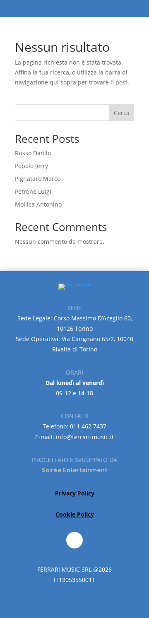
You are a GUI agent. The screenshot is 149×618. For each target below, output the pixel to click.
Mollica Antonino (38, 204)
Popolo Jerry (31, 166)
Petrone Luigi (33, 191)
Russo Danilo (33, 153)
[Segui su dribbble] (74, 540)
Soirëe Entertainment (74, 470)
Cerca (122, 113)
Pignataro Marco (37, 179)
